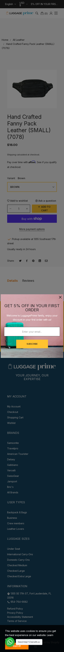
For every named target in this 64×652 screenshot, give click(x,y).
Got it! (17, 646)
